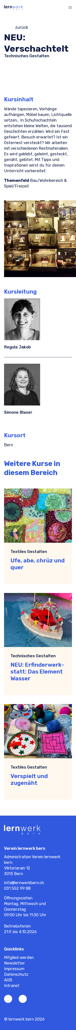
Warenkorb (53, 8)
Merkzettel (45, 8)
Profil (36, 8)
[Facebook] (8, 999)
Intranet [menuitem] (11, 985)
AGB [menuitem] (8, 980)
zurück (21, 27)
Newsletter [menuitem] (14, 963)
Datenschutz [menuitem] (16, 974)
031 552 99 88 (17, 888)
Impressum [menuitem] (14, 968)
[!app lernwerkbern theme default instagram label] (23, 999)
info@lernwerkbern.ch (24, 882)
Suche (61, 8)
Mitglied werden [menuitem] (19, 957)
